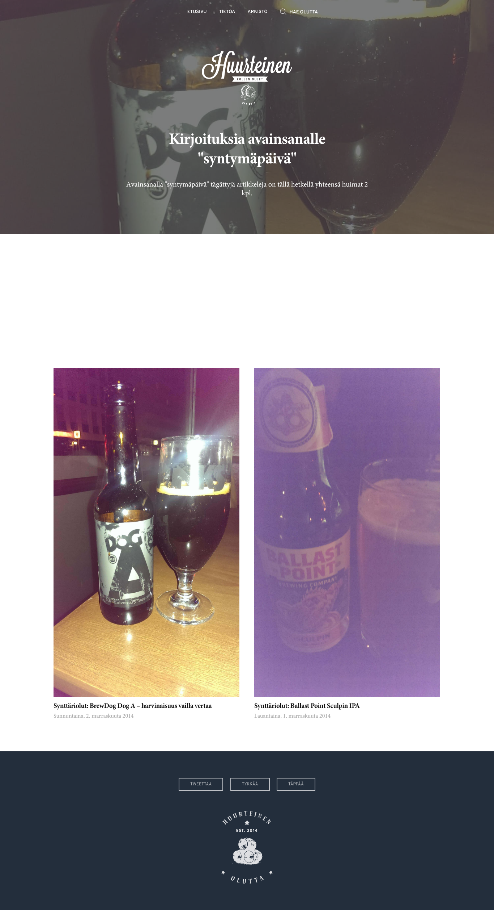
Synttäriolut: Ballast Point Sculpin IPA (307, 706)
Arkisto (258, 12)
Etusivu (197, 12)
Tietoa (227, 12)
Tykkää (250, 784)
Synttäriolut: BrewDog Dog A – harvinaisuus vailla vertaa (133, 706)
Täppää (296, 784)
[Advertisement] (247, 295)
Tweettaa (201, 784)
